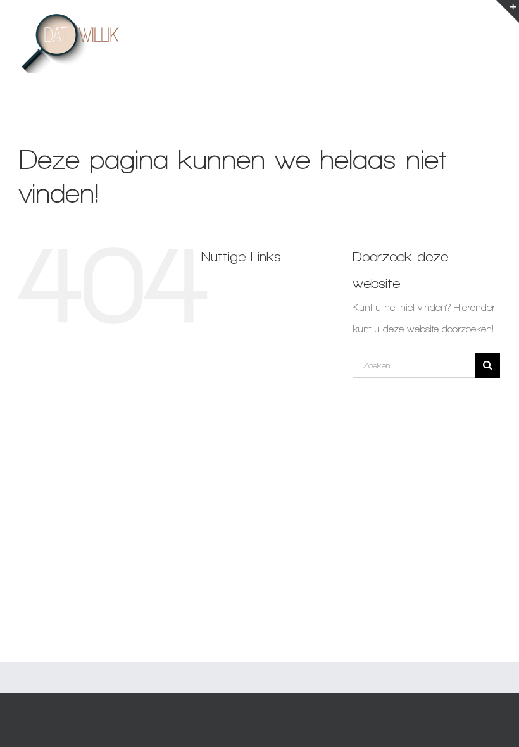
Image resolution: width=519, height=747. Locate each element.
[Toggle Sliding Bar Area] (507, 11)
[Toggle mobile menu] (493, 21)
